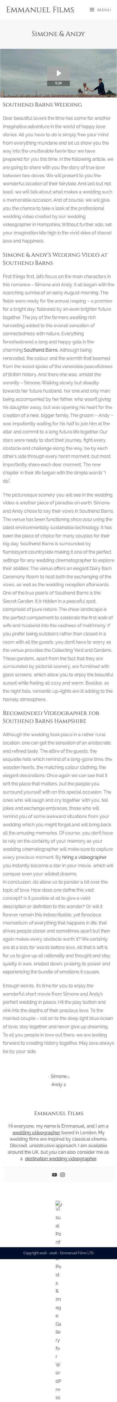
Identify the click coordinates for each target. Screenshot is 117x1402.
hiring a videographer (84, 857)
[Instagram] (62, 1175)
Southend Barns (41, 350)
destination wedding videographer (60, 1158)
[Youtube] (54, 1175)
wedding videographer (36, 1132)
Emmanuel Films (40, 10)
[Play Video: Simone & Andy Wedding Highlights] (58, 73)
